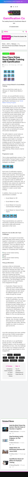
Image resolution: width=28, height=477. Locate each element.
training (21, 360)
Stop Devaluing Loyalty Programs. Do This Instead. (16, 438)
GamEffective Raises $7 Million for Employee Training (16, 460)
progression (13, 360)
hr (16, 357)
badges (10, 354)
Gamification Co (14, 18)
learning (22, 357)
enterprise (11, 357)
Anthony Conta (14, 454)
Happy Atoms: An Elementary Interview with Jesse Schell (17, 449)
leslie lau (5, 360)
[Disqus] (14, 399)
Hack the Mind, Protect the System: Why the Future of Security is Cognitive (17, 427)
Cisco (4, 357)
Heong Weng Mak (15, 465)
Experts (12, 53)
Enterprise (6, 53)
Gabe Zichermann (15, 431)
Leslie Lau (6, 65)
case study (17, 354)
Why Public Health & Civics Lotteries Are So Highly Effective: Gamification (12, 1)
